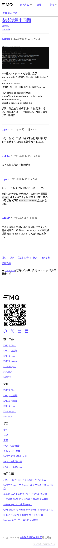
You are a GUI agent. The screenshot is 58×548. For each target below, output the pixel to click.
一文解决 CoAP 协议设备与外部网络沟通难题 (25, 499)
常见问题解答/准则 (27, 257)
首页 (4, 257)
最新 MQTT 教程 (11, 451)
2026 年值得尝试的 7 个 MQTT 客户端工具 (24, 480)
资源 (5, 440)
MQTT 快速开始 (11, 446)
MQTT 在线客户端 (12, 467)
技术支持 (6, 29)
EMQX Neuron (10, 361)
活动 (5, 435)
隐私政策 (6, 263)
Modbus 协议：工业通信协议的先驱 (20, 520)
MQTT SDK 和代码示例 (15, 456)
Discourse (10, 270)
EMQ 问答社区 (9, 13)
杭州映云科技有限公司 (31, 537)
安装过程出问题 (16, 20)
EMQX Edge (9, 356)
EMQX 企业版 (10, 351)
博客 (5, 430)
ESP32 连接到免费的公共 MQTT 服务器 (23, 515)
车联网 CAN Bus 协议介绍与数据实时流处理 (25, 494)
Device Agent (9, 366)
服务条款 (45, 257)
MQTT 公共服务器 (12, 461)
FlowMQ (7, 372)
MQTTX (7, 377)
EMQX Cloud (9, 345)
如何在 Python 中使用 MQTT (17, 504)
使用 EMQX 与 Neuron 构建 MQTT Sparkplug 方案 (28, 510)
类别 (12, 257)
